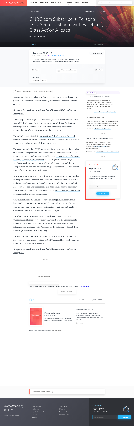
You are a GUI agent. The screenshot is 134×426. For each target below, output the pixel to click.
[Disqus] (67, 357)
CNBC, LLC (35, 70)
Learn (77, 2)
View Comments (98, 44)
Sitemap (34, 417)
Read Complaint (96, 53)
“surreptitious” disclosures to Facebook (57, 136)
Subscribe (102, 193)
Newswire (35, 11)
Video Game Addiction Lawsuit (105, 112)
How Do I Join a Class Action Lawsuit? (107, 152)
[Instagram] (12, 410)
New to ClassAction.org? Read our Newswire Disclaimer (34, 91)
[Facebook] (8, 410)
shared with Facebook (39, 227)
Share (33, 44)
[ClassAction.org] (13, 3)
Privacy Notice (63, 412)
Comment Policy (64, 414)
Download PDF (84, 286)
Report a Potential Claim (39, 412)
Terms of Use (63, 406)
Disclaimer (62, 409)
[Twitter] (5, 410)
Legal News (68, 2)
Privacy (44, 80)
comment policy (58, 330)
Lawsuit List (32, 2)
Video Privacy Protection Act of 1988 (66, 71)
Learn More (79, 323)
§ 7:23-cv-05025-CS (57, 55)
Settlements (44, 2)
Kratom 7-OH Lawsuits (102, 129)
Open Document (67, 291)
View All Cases (36, 406)
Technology (35, 80)
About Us (84, 2)
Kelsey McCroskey (38, 36)
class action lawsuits (100, 146)
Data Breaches (56, 2)
